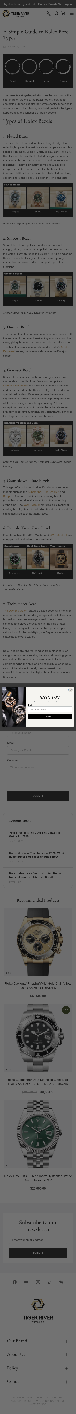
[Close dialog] (70, 690)
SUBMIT (50, 716)
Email (30, 705)
